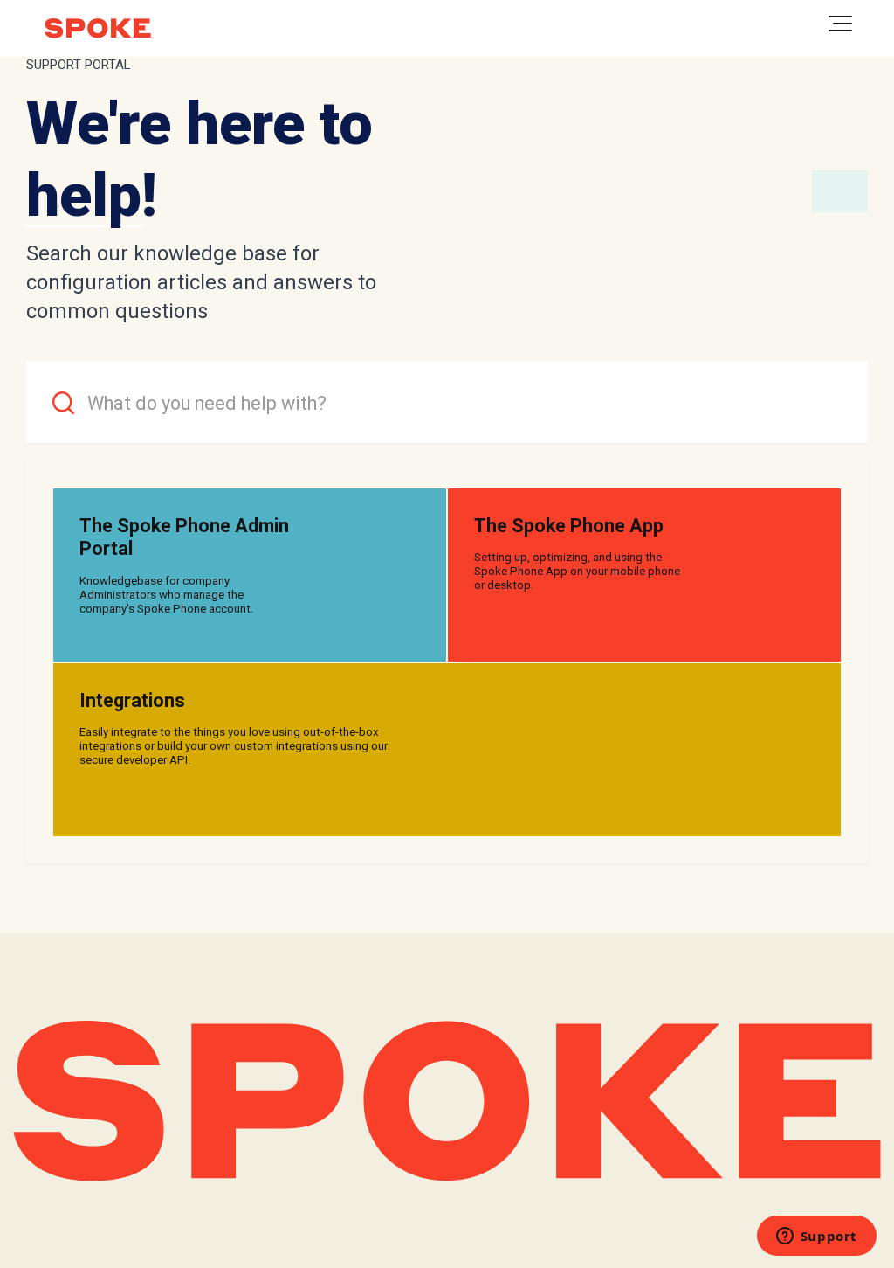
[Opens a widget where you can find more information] (816, 1237)
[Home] (98, 28)
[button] (840, 23)
